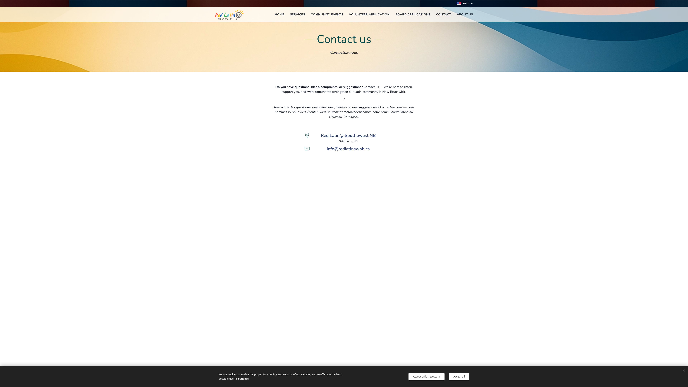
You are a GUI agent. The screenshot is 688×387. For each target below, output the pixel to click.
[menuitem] (280, 14)
